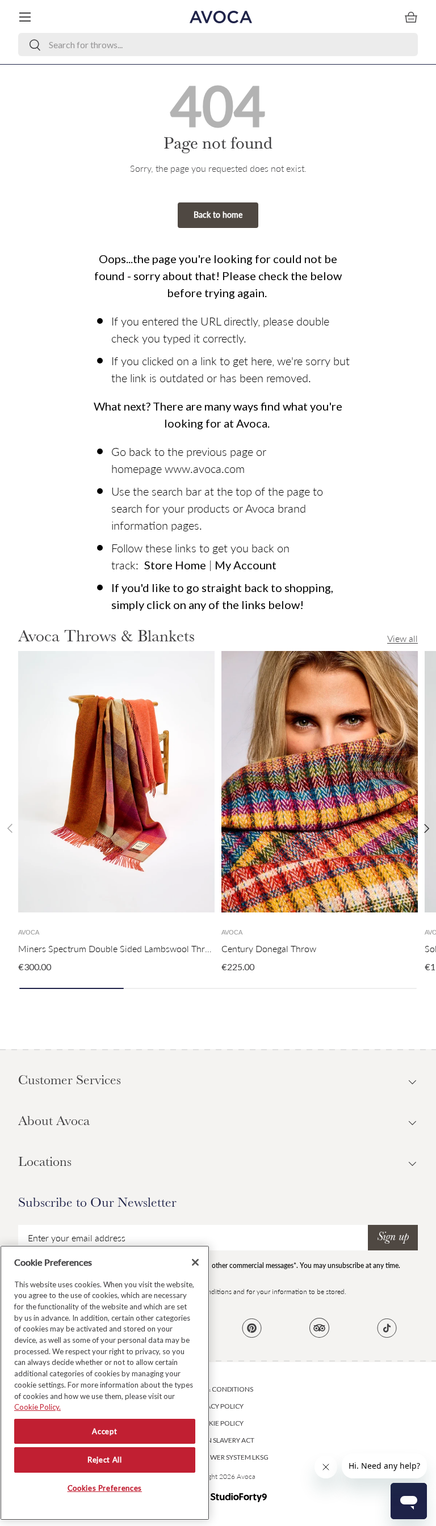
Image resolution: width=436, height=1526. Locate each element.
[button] (411, 17)
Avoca (246, 1476)
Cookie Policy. (37, 1406)
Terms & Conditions (218, 1389)
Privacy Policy (218, 1406)
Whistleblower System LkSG (218, 1457)
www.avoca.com (205, 468)
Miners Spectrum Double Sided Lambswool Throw (117, 948)
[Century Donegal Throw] (319, 781)
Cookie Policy (218, 1423)
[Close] (195, 1262)
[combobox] (218, 44)
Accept (104, 1431)
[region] (104, 1382)
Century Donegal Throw (268, 948)
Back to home (218, 214)
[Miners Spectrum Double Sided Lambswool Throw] (116, 781)
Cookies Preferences (105, 1488)
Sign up (393, 1238)
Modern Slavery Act (218, 1440)
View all (402, 638)
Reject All (104, 1459)
